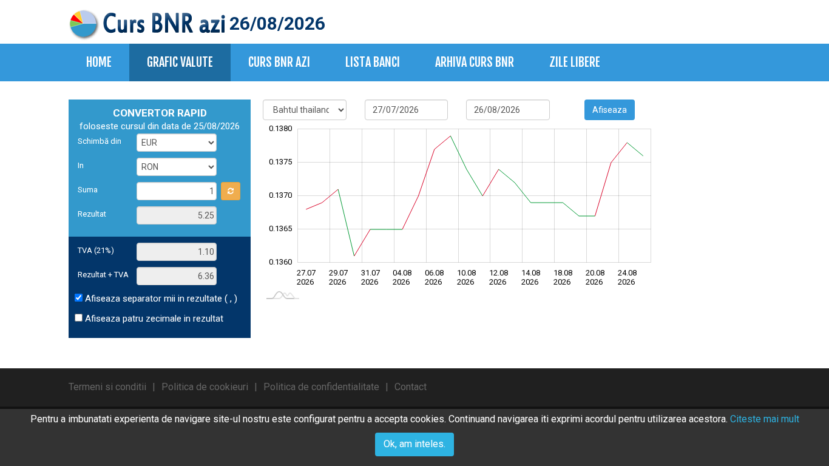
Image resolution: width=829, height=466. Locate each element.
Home (99, 62)
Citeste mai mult (764, 419)
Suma (88, 189)
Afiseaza (609, 110)
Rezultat (92, 213)
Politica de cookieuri (204, 387)
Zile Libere (574, 62)
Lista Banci (372, 62)
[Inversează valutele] (230, 191)
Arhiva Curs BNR (474, 62)
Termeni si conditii (107, 387)
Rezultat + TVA (103, 274)
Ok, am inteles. (414, 444)
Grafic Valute (180, 62)
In (81, 165)
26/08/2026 (275, 23)
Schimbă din (99, 141)
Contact (410, 387)
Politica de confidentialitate (321, 387)
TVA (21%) (96, 250)
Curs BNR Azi (279, 62)
